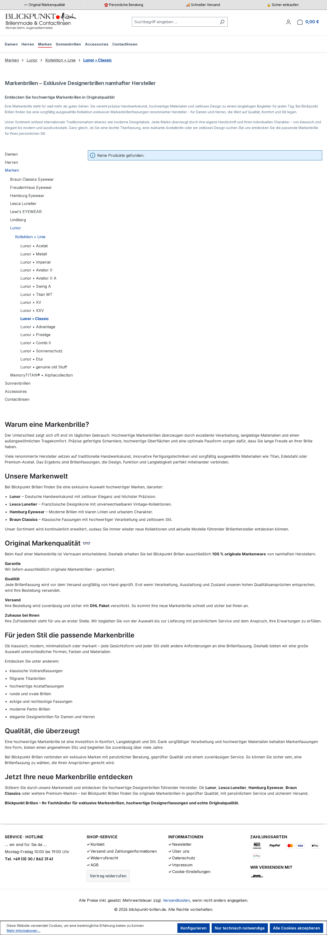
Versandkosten (176, 900)
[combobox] (174, 22)
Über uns (180, 851)
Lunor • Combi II (35, 342)
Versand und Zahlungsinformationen (123, 851)
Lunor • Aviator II (36, 270)
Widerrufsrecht (104, 858)
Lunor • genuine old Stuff (43, 367)
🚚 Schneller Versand (203, 5)
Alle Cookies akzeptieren (296, 928)
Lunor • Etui (31, 359)
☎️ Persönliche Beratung (123, 5)
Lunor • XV (30, 302)
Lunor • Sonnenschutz (41, 351)
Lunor (15, 227)
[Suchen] (222, 22)
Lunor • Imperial (35, 262)
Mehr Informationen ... (23, 931)
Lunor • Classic (34, 318)
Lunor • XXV (32, 310)
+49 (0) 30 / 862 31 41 (33, 858)
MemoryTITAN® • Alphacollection (41, 375)
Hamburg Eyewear (27, 195)
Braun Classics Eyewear (32, 179)
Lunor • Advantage (37, 326)
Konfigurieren (193, 928)
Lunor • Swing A (35, 286)
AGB (94, 864)
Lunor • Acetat (34, 245)
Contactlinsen (17, 399)
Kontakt (97, 844)
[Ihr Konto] (288, 22)
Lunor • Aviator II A (38, 278)
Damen (11, 154)
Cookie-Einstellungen (191, 871)
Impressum (182, 864)
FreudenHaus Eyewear (31, 187)
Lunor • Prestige (35, 334)
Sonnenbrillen (17, 383)
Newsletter (182, 844)
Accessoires (16, 391)
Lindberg (18, 219)
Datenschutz (183, 858)
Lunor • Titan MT (36, 294)
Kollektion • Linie (30, 236)
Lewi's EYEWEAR (26, 211)
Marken (12, 170)
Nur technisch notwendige (240, 928)
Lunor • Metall (33, 254)
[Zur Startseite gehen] (41, 21)
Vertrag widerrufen (108, 875)
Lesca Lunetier (23, 203)
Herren (11, 162)
